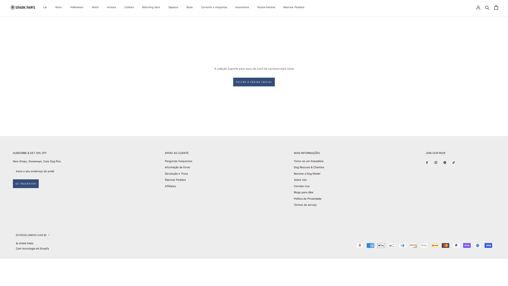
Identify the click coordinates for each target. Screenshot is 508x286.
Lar (45, 7)
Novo (58, 7)
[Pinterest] (445, 162)
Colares (129, 7)
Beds (190, 7)
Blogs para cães (303, 192)
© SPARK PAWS (25, 243)
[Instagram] (436, 162)
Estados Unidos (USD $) (31, 235)
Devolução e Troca (176, 173)
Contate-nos (302, 186)
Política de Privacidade (307, 198)
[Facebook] (427, 162)
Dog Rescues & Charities (309, 167)
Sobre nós (300, 179)
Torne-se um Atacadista (308, 161)
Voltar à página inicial (254, 82)
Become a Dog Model (307, 173)
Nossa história (266, 7)
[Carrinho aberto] (496, 7)
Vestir (95, 7)
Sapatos (173, 7)
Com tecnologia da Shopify (32, 248)
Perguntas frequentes (178, 161)
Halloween (76, 7)
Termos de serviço (305, 204)
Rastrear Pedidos (293, 7)
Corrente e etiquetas (214, 7)
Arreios (111, 7)
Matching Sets (151, 7)
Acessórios (242, 7)
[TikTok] (453, 162)
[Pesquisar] (487, 7)
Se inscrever (25, 183)
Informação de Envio (177, 167)
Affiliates (170, 186)
